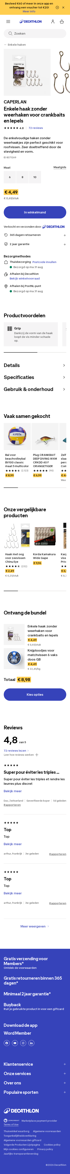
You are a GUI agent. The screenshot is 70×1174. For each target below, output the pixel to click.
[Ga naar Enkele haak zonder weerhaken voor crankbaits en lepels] (14, 634)
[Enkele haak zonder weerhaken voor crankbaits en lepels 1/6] (27, 72)
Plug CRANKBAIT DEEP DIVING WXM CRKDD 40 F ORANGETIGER (45, 460)
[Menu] (8, 21)
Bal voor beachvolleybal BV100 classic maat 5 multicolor (17, 460)
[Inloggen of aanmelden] (52, 21)
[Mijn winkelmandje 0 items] (61, 21)
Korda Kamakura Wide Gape (44, 556)
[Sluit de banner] (63, 7)
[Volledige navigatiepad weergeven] (5, 44)
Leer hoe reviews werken (19, 754)
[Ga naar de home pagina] (30, 21)
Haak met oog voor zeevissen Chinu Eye (15, 558)
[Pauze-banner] (57, 7)
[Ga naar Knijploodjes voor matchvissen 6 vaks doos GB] (14, 658)
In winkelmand (35, 212)
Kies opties (35, 694)
